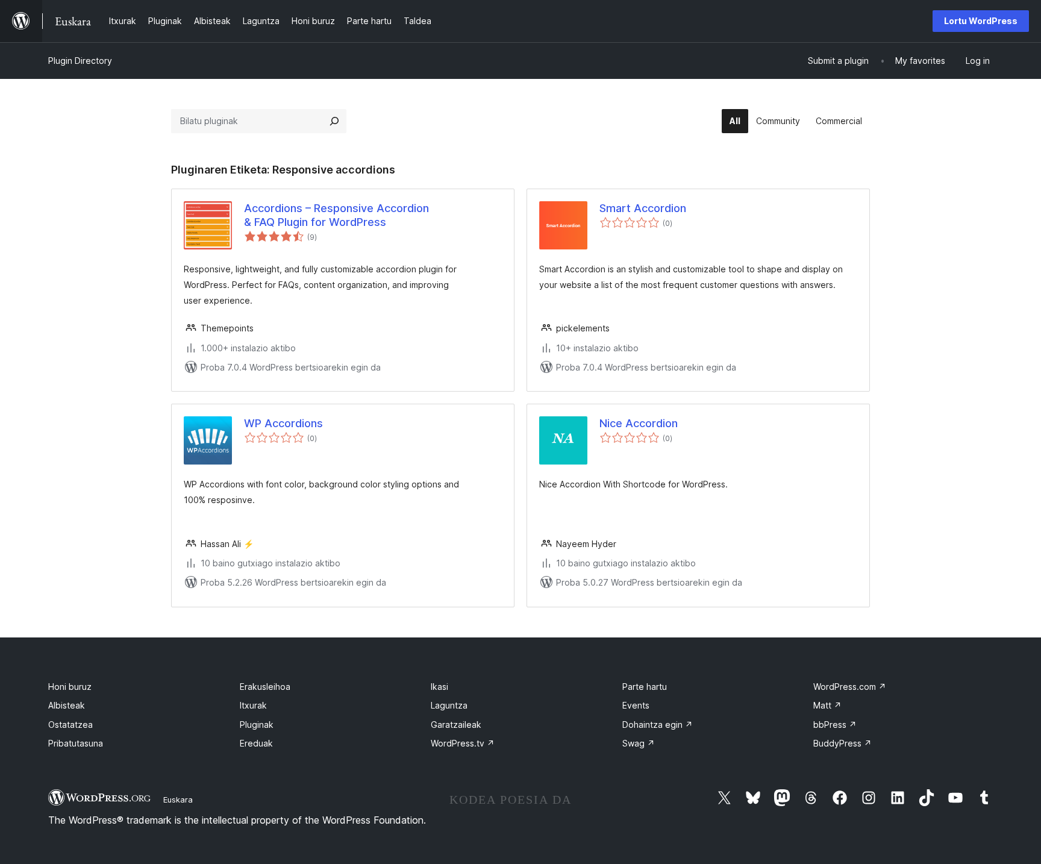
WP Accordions (283, 423)
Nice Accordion (638, 423)
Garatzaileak (456, 724)
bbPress (835, 724)
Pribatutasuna (75, 743)
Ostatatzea (70, 724)
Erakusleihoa (265, 686)
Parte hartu (644, 686)
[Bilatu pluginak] (334, 121)
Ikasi (439, 686)
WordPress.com (849, 686)
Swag (638, 743)
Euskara (178, 799)
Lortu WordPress (981, 21)
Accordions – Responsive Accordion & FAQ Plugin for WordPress (336, 215)
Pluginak (257, 724)
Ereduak (256, 743)
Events (635, 705)
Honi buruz (70, 686)
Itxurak (253, 705)
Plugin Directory (80, 60)
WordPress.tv (463, 743)
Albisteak (66, 705)
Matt (827, 705)
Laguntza (449, 705)
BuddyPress (842, 743)
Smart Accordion (642, 208)
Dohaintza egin (657, 724)
